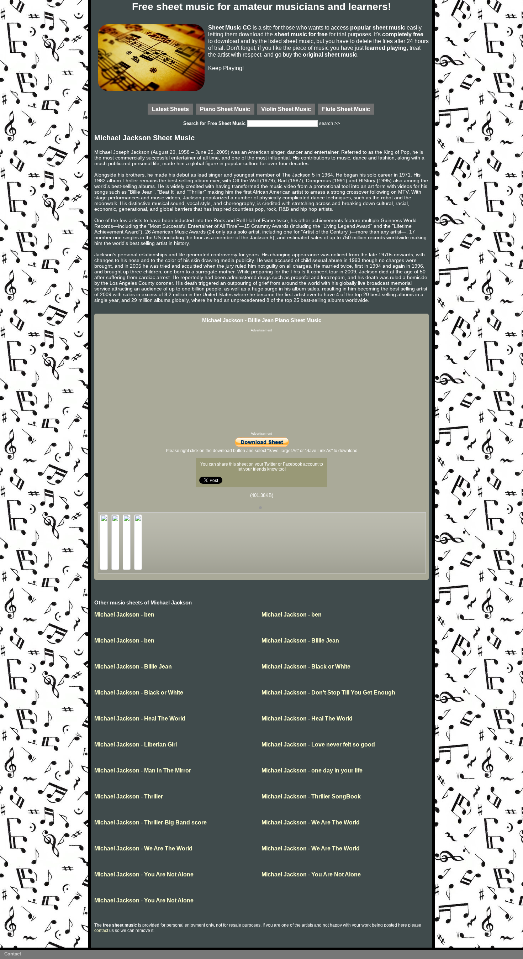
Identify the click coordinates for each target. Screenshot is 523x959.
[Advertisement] (261, 382)
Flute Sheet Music (346, 109)
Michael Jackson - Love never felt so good (318, 744)
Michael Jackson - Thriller (128, 796)
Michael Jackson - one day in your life (312, 770)
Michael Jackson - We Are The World (311, 822)
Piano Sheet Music (225, 109)
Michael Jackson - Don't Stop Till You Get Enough (328, 693)
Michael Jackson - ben (124, 615)
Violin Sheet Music (286, 109)
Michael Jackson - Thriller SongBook (311, 796)
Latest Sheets (170, 109)
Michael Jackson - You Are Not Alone (144, 874)
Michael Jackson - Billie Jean (300, 641)
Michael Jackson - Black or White (306, 667)
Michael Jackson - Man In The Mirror (142, 770)
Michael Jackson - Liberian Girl (135, 744)
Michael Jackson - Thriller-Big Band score (150, 822)
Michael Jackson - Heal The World (139, 719)
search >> (329, 123)
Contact (12, 954)
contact (101, 930)
